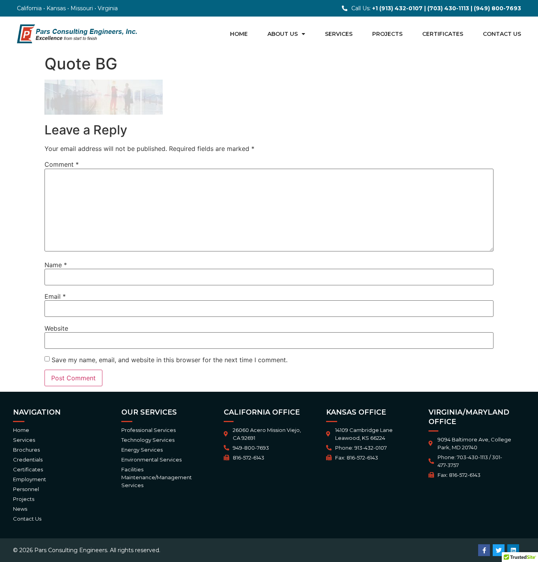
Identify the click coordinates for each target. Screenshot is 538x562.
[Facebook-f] (484, 550)
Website (56, 328)
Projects (387, 33)
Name (56, 265)
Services (338, 33)
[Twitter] (499, 550)
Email (55, 296)
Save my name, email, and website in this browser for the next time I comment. (170, 360)
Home (239, 33)
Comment (62, 164)
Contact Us (502, 33)
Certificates (442, 33)
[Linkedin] (513, 550)
